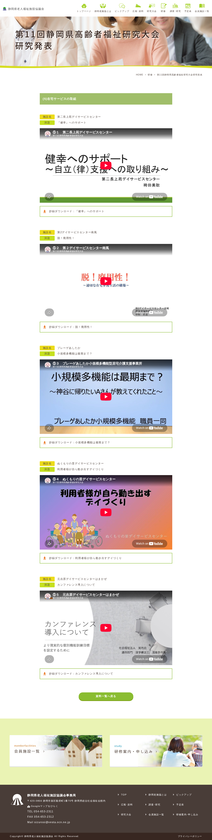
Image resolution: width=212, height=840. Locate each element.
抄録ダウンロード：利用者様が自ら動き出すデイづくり (85, 558)
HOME (139, 74)
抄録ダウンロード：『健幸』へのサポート (76, 211)
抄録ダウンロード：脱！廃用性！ (71, 327)
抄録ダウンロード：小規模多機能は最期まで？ (79, 442)
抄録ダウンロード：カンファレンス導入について (81, 673)
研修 (150, 74)
